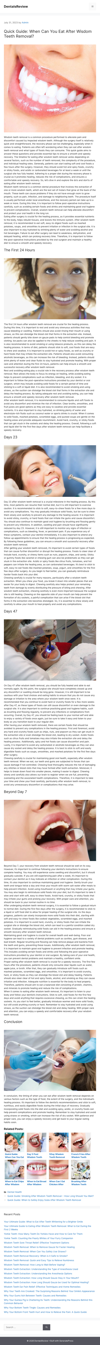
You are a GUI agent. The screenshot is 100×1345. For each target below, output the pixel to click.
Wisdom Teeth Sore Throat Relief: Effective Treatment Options (36, 1242)
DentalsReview (16, 6)
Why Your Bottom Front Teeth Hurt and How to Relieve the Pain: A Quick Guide (45, 1312)
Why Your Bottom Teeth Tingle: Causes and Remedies (32, 1307)
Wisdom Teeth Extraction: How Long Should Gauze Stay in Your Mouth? (41, 1278)
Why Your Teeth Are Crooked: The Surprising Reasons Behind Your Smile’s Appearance (49, 1291)
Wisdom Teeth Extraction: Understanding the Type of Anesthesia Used (41, 1269)
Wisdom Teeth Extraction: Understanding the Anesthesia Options (38, 1273)
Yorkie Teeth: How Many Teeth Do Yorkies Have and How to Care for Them (43, 1234)
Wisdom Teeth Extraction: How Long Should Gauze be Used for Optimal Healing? (46, 1282)
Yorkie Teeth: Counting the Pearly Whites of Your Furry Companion (38, 1238)
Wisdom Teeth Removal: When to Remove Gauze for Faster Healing (39, 1247)
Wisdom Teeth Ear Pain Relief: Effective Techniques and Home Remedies (42, 1286)
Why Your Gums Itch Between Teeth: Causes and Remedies (35, 1295)
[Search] (46, 1327)
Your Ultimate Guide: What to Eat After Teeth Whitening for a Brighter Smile (43, 1221)
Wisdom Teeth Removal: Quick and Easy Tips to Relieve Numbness (39, 1260)
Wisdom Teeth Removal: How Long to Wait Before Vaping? (34, 1264)
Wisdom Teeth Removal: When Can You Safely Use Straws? (35, 1251)
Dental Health (14, 1192)
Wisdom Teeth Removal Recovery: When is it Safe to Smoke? (36, 1256)
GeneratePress (66, 1341)
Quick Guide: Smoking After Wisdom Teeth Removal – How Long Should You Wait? (50, 1196)
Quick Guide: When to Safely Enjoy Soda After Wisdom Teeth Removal (44, 1200)
